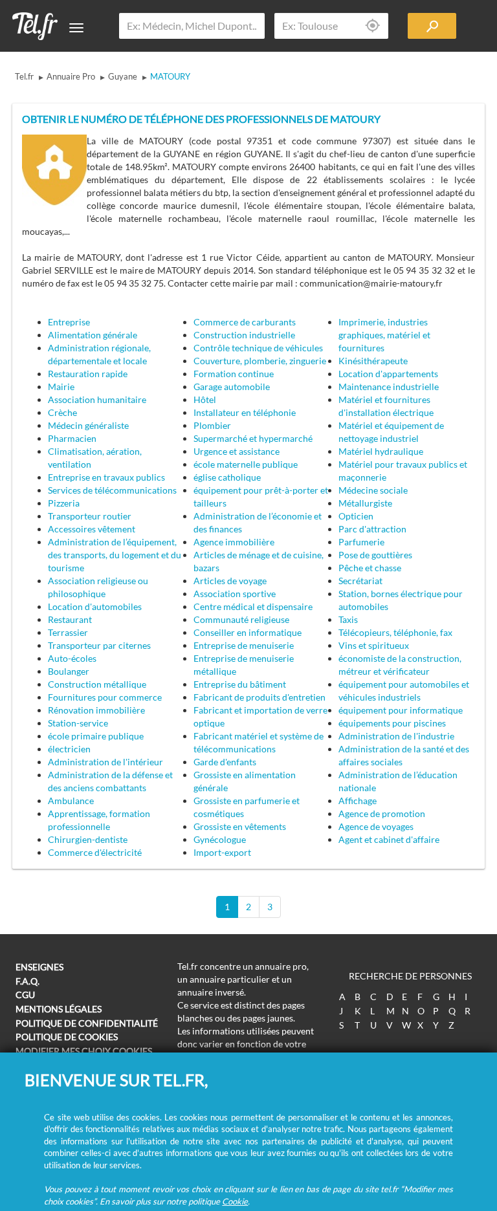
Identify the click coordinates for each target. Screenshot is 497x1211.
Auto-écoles (72, 658)
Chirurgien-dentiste (87, 839)
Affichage (357, 800)
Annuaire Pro (71, 76)
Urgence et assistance (236, 451)
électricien (69, 748)
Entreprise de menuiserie (243, 645)
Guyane (122, 76)
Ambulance (71, 800)
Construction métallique (97, 684)
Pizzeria (64, 502)
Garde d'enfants (224, 761)
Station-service (78, 722)
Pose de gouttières (375, 554)
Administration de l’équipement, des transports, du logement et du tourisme (114, 554)
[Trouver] (432, 26)
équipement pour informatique (400, 709)
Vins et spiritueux (373, 645)
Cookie (235, 1201)
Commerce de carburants (244, 321)
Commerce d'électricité (95, 852)
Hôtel (204, 399)
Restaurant (70, 619)
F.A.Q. (27, 981)
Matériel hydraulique (380, 451)
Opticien (355, 515)
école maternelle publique (245, 464)
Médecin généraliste (88, 425)
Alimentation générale (92, 334)
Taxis (348, 619)
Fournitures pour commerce (105, 697)
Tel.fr (24, 76)
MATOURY (170, 76)
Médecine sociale (373, 490)
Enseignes (39, 966)
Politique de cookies (67, 1036)
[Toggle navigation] (76, 27)
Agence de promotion (381, 813)
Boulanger (68, 671)
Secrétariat (360, 580)
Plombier (212, 425)
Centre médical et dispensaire (253, 606)
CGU (25, 994)
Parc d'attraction (372, 528)
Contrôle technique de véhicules (258, 347)
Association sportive (234, 593)
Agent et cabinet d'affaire (388, 839)
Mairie (61, 386)
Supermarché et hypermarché (253, 438)
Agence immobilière (233, 541)
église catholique (227, 477)
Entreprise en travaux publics (106, 477)
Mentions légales (59, 1008)
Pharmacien (72, 438)
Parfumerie (361, 541)
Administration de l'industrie (396, 735)
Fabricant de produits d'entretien (259, 697)
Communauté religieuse (241, 619)
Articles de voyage (230, 580)
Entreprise (69, 321)
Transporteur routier (89, 515)
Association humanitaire (97, 399)
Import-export (222, 852)
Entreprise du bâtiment (239, 684)
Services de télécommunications (112, 490)
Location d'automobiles (95, 606)
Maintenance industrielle (388, 386)
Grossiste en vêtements (239, 826)
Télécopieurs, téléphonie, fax (395, 632)
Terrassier (68, 632)
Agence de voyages (376, 826)
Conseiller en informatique (247, 632)
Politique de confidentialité (87, 1023)
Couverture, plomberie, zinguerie (259, 360)
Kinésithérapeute (373, 360)
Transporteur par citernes (99, 645)
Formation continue (233, 373)
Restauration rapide (87, 373)
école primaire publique (96, 735)
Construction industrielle (244, 334)
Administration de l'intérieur (105, 761)
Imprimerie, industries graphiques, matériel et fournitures (384, 334)
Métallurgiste (365, 502)
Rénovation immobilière (96, 709)
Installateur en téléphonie (244, 412)
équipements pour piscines (392, 722)
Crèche (62, 412)
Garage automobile (231, 386)
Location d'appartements (388, 373)
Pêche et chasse (369, 567)
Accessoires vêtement (91, 528)
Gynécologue (219, 839)
